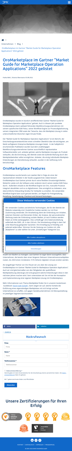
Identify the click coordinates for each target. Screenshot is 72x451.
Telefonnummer (10, 361)
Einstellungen (36, 249)
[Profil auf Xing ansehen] (36, 440)
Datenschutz (29, 445)
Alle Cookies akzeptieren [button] (36, 237)
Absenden (11, 385)
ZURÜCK (8, 332)
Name (7, 352)
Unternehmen (7, 44)
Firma (6, 343)
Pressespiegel (50, 445)
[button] (69, 2)
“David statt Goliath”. (20, 286)
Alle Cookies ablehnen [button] (36, 243)
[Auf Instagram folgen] (39, 440)
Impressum (39, 445)
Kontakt (20, 445)
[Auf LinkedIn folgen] (32, 440)
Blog (19, 44)
